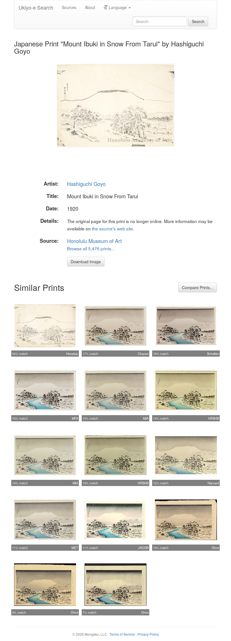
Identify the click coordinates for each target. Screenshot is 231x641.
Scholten (213, 353)
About (90, 7)
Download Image (86, 261)
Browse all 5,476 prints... (91, 248)
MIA (145, 418)
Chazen (143, 353)
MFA (75, 418)
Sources (69, 7)
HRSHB (213, 418)
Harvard (213, 483)
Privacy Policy (148, 634)
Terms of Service (122, 634)
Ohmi (215, 547)
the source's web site (112, 228)
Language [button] (118, 7)
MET (75, 547)
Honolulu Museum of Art (94, 240)
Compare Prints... (197, 287)
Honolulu (72, 353)
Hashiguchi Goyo (86, 183)
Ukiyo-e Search (36, 7)
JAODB (143, 547)
